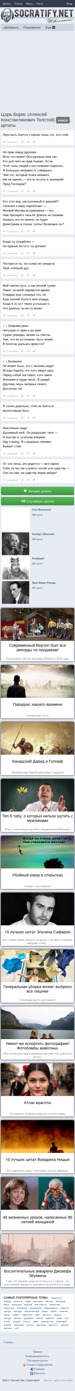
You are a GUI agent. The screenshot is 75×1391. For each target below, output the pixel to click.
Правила (37, 1351)
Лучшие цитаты (39, 491)
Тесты (39, 3)
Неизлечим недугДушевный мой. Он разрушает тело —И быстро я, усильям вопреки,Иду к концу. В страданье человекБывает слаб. (30, 436)
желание (38, 1301)
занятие (63, 1311)
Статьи (18, 3)
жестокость (41, 1304)
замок (53, 1311)
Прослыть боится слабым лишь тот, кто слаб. (36, 134)
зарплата (27, 1314)
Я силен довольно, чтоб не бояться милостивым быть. (28, 408)
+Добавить (11, 27)
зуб (17, 1328)
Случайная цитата (39, 501)
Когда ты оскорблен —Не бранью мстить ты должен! (24, 243)
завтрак (17, 1311)
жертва (28, 1304)
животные (9, 1308)
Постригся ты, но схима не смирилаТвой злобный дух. (29, 265)
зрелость (53, 1324)
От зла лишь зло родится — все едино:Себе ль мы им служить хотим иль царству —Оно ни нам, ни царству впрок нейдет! (36, 468)
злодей (16, 1321)
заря (37, 1314)
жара (28, 1301)
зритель (8, 1328)
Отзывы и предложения (39, 1364)
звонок (17, 1318)
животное (55, 1304)
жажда (7, 1301)
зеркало (50, 1318)
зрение (64, 1324)
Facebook (39, 1369)
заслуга (46, 1314)
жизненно (22, 1308)
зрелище (41, 1324)
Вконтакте (39, 1373)
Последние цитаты (37, 1360)
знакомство (47, 1321)
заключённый (31, 1311)
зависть (65, 1308)
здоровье (28, 1318)
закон (45, 1311)
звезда (7, 1318)
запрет (16, 1314)
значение (19, 1324)
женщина (17, 1304)
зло (66, 1318)
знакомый (61, 1321)
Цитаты (7, 3)
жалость (18, 1301)
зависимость (51, 1308)
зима (59, 1318)
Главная (8, 1342)
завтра (7, 1311)
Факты (29, 3)
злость (26, 1321)
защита (57, 1314)
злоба (7, 1321)
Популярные (32, 27)
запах (7, 1314)
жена (6, 1304)
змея (35, 1321)
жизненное (36, 1308)
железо (49, 1301)
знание (7, 1324)
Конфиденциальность (37, 1356)
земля (39, 1318)
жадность (56, 1297)
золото (30, 1324)
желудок (60, 1301)
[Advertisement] (37, 71)
